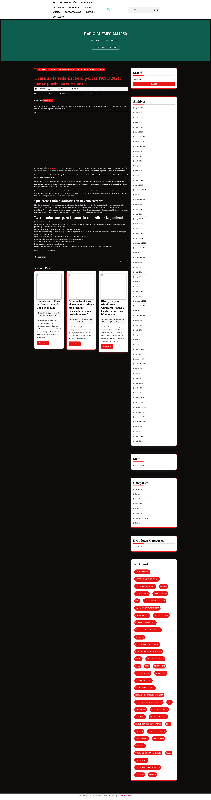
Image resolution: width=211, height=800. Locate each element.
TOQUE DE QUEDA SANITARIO (148, 753)
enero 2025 (139, 185)
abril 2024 (138, 224)
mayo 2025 (139, 166)
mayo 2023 (139, 277)
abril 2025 (138, 170)
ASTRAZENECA (141, 594)
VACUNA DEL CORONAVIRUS (147, 767)
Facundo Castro (160, 673)
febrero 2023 (139, 291)
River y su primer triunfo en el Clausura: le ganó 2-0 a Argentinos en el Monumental (113, 308)
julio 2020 (138, 431)
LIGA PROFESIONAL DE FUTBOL (148, 702)
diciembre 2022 (140, 301)
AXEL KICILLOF (160, 594)
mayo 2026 (139, 117)
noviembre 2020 (140, 412)
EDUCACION (159, 666)
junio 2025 (139, 161)
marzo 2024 (139, 228)
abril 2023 (138, 282)
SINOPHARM (158, 738)
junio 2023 (139, 272)
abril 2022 (138, 340)
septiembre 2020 (140, 422)
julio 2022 (138, 325)
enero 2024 (139, 238)
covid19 (138, 659)
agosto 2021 (139, 368)
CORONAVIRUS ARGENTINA (147, 644)
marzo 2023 (139, 286)
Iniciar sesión (139, 465)
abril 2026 (138, 122)
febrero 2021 (139, 397)
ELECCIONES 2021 (142, 673)
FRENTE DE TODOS (143, 680)
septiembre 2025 (140, 146)
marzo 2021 (139, 393)
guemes (53, 89)
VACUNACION (141, 760)
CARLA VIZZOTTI (161, 615)
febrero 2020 (139, 436)
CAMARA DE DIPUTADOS (154, 601)
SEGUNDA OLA (141, 738)
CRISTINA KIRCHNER (155, 659)
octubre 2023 (139, 253)
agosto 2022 (139, 320)
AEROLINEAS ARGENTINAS (147, 579)
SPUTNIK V (140, 746)
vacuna (168, 753)
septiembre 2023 (140, 257)
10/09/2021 (42, 89)
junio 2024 (139, 214)
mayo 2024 (139, 219)
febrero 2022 (139, 349)
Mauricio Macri (140, 709)
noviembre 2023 (140, 248)
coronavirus (139, 637)
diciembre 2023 (140, 243)
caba (137, 601)
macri (169, 702)
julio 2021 (138, 373)
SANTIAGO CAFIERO (157, 731)
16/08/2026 (109, 319)
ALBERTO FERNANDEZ (145, 586)
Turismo (87, 7)
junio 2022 (139, 330)
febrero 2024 (139, 233)
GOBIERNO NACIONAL (145, 688)
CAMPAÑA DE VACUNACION (147, 608)
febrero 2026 (139, 127)
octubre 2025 (139, 141)
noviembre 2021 (140, 354)
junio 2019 (139, 441)
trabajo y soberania (141, 518)
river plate (139, 731)
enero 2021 (139, 402)
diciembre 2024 (140, 190)
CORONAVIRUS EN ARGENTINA (148, 651)
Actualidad (87, 2)
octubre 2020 (139, 417)
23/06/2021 (76, 319)
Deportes (58, 7)
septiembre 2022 (140, 315)
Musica (57, 12)
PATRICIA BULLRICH (158, 717)
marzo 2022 (139, 344)
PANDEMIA (140, 717)
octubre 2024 (139, 195)
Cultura (90, 12)
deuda (137, 666)
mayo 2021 (139, 383)
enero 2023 (139, 296)
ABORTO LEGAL (142, 572)
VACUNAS (139, 775)
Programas (138, 513)
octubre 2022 (139, 311)
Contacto (58, 17)
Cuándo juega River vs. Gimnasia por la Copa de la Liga (48, 304)
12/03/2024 (44, 313)
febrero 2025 (139, 180)
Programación (68, 2)
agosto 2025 (139, 151)
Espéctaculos (73, 12)
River (168, 724)
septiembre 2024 (140, 199)
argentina (163, 586)
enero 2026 (139, 132)
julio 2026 (138, 113)
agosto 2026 (139, 108)
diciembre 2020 (140, 407)
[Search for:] (154, 79)
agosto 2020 (139, 426)
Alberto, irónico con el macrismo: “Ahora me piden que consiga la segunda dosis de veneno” (81, 308)
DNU (147, 666)
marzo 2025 (139, 175)
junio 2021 (139, 378)
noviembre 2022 (140, 306)
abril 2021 (138, 388)
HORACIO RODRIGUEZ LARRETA (149, 695)
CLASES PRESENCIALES (145, 622)
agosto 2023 (139, 262)
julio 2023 (138, 267)
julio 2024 (138, 209)
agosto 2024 (139, 204)
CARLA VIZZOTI (142, 615)
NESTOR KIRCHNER (159, 709)
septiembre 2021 (140, 364)
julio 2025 (138, 156)
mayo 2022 (139, 335)
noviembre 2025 (140, 137)
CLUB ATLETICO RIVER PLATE (148, 630)
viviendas (152, 775)
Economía (73, 7)
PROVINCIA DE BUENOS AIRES (148, 724)
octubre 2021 (139, 359)
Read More (44, 342)
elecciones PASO (56, 168)
